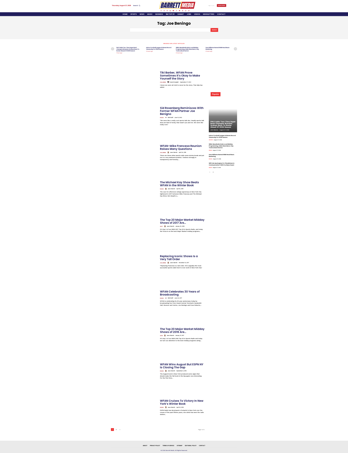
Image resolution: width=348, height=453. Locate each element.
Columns (163, 82)
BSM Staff (170, 117)
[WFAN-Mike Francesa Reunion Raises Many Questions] (134, 152)
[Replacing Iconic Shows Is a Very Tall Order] (134, 261)
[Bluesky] (179, 10)
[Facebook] (161, 10)
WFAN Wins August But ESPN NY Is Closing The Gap (181, 365)
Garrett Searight (174, 82)
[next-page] (235, 48)
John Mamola (214, 130)
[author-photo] (168, 82)
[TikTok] (176, 10)
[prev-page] (112, 48)
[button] (137, 5)
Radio (162, 117)
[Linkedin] (170, 10)
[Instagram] (167, 10)
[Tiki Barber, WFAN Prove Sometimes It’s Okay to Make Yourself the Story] (134, 79)
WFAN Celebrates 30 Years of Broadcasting (180, 293)
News (210, 150)
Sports (211, 140)
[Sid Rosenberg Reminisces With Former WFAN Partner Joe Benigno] (134, 116)
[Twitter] (164, 10)
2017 (161, 226)
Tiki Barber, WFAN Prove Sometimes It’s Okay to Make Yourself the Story (180, 76)
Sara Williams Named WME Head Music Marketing (217, 48)
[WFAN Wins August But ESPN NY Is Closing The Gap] (134, 371)
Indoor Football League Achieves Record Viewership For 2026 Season (158, 48)
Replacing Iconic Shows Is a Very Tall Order (179, 257)
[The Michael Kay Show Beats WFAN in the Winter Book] (134, 189)
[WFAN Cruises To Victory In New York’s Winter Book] (134, 407)
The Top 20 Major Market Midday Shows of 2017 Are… (182, 221)
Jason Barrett (173, 152)
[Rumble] (185, 10)
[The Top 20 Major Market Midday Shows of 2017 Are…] (134, 225)
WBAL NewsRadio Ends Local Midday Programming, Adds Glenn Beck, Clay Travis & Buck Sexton (187, 49)
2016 (161, 335)
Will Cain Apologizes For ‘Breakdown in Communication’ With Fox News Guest (221, 164)
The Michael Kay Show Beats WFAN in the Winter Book (179, 183)
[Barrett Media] (177, 5)
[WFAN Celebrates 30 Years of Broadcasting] (134, 298)
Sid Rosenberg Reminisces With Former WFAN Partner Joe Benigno (182, 111)
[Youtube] (173, 10)
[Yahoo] (189, 10)
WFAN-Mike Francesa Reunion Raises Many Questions (181, 147)
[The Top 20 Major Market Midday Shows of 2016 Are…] (134, 334)
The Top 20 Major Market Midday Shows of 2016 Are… (182, 330)
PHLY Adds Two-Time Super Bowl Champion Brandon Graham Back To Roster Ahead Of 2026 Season (127, 49)
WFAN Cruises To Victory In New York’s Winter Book (181, 402)
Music (210, 159)
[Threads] (182, 10)
